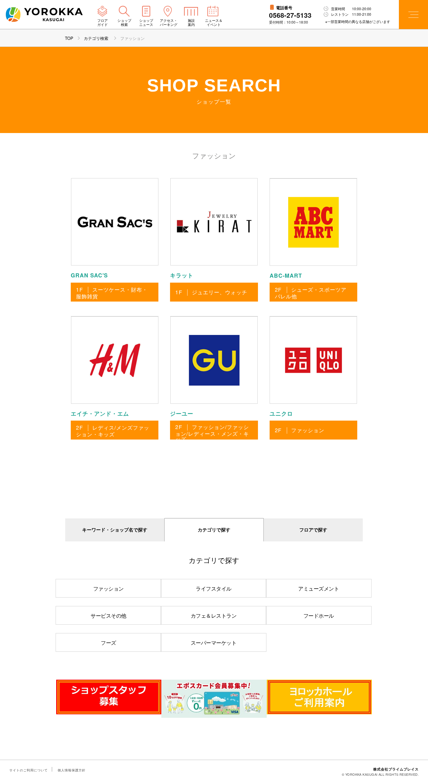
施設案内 (191, 22)
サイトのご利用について (28, 770)
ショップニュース (146, 22)
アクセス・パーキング (168, 22)
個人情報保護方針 (72, 770)
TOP (69, 38)
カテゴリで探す (214, 529)
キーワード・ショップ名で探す (114, 529)
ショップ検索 (124, 22)
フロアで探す (313, 529)
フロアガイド (102, 22)
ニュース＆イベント (213, 22)
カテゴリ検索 (96, 38)
